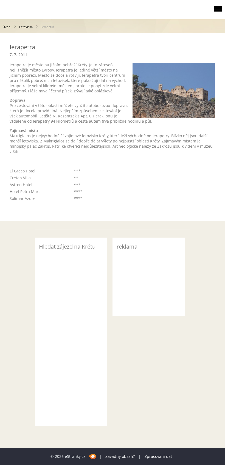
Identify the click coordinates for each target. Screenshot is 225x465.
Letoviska (26, 27)
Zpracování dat (158, 456)
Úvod (6, 27)
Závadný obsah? (120, 456)
